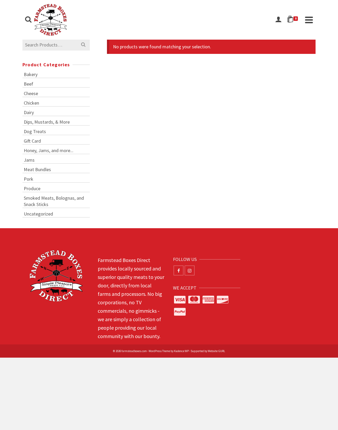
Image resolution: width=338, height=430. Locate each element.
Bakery (30, 74)
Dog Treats (35, 131)
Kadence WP (181, 351)
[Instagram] (190, 270)
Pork (28, 179)
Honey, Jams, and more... (48, 150)
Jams (29, 160)
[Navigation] (309, 20)
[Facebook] (178, 270)
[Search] (28, 20)
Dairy (29, 112)
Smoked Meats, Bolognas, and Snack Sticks (54, 201)
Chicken (31, 103)
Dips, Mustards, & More (47, 122)
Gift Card (32, 141)
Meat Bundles (37, 169)
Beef (28, 84)
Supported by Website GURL (208, 351)
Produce (32, 188)
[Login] (278, 20)
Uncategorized (38, 214)
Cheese (31, 93)
